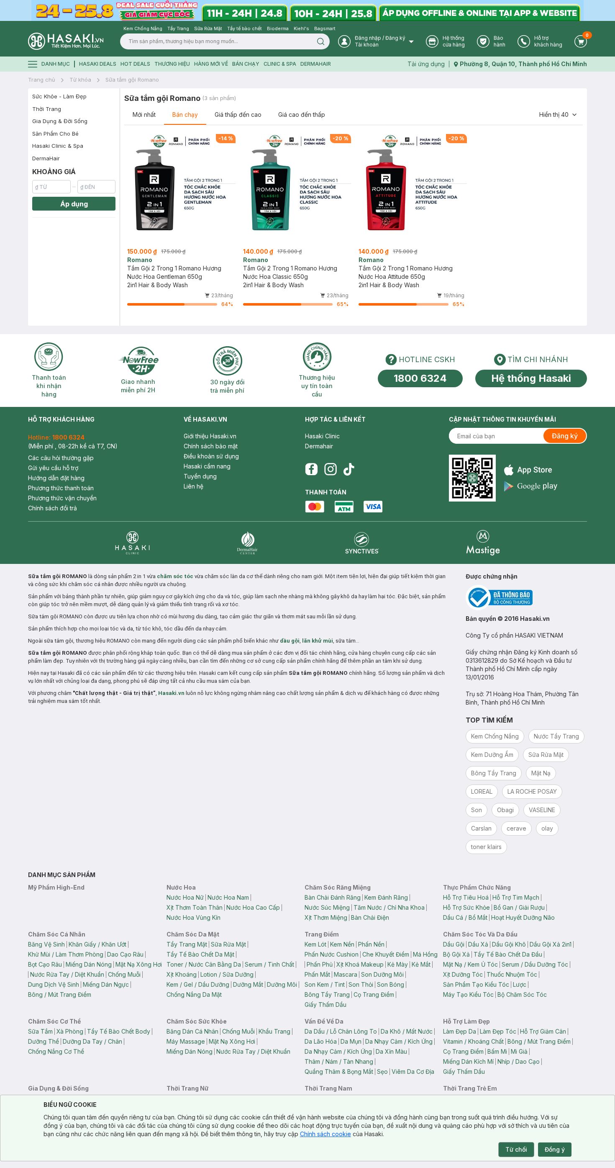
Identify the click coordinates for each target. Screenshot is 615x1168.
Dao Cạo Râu (125, 954)
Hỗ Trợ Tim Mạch (515, 897)
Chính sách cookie (325, 1133)
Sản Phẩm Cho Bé (55, 133)
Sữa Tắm (40, 1031)
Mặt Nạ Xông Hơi (138, 964)
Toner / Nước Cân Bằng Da (204, 964)
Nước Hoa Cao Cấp (253, 907)
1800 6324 (420, 378)
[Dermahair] (247, 542)
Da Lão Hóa (321, 1041)
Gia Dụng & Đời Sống (59, 121)
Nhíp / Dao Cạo (518, 1061)
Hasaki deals (97, 64)
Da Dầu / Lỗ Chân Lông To (341, 1031)
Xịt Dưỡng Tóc (463, 974)
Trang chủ (41, 79)
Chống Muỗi (124, 974)
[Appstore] (530, 470)
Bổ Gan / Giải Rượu (519, 907)
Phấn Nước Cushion (332, 954)
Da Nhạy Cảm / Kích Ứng (399, 1041)
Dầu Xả (478, 944)
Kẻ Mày (397, 964)
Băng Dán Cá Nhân (192, 1031)
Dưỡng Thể (43, 1041)
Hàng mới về (211, 64)
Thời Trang (46, 108)
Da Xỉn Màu (391, 1051)
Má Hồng (425, 954)
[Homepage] (65, 41)
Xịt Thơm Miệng (326, 917)
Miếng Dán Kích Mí (468, 1061)
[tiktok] (348, 469)
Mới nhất (144, 114)
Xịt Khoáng (182, 974)
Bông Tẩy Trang (327, 994)
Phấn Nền (371, 944)
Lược (519, 984)
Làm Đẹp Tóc (498, 1031)
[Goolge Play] (530, 486)
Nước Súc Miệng (327, 907)
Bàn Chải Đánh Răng (333, 897)
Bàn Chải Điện (370, 917)
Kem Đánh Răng (386, 897)
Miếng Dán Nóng (89, 964)
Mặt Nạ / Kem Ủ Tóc (470, 964)
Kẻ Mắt (421, 964)
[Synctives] (362, 542)
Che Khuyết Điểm (385, 954)
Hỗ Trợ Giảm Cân (543, 1031)
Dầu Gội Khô (509, 944)
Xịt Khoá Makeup (360, 964)
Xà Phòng (69, 1031)
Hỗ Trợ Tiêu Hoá (466, 897)
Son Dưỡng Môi (382, 974)
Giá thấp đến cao (238, 114)
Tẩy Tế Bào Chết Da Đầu (508, 954)
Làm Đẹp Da (459, 1031)
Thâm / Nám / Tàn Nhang (339, 1061)
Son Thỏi (360, 984)
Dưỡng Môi (282, 984)
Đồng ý (555, 1149)
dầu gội (290, 641)
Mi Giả (519, 1051)
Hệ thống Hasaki (531, 378)
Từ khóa (80, 79)
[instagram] (330, 469)
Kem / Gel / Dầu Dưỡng (198, 984)
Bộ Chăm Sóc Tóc (522, 994)
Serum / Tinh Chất (269, 964)
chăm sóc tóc (175, 576)
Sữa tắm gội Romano (132, 79)
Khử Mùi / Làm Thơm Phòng (65, 954)
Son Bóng (390, 984)
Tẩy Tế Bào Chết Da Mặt (200, 954)
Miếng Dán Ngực (106, 984)
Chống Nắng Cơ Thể (56, 1051)
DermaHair (315, 64)
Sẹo (382, 1071)
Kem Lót (315, 944)
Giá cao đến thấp (301, 114)
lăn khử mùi (317, 641)
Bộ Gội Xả (456, 954)
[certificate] (526, 597)
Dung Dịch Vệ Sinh (53, 984)
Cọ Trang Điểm (374, 994)
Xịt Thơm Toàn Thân (195, 907)
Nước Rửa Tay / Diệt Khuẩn (67, 974)
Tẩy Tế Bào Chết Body (118, 1031)
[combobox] (558, 115)
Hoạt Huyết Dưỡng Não (523, 917)
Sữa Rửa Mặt (228, 944)
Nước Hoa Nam (228, 897)
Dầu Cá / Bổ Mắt (465, 917)
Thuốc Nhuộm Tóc (512, 974)
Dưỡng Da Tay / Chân (92, 1041)
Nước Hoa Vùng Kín (193, 917)
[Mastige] (483, 543)
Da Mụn (351, 1041)
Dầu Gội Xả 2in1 (550, 944)
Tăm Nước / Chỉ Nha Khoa (389, 907)
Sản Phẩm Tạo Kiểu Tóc (476, 984)
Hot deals (135, 64)
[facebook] (311, 469)
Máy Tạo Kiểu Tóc (468, 994)
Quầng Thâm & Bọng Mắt (339, 1071)
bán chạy (245, 64)
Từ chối (516, 1149)
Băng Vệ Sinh (46, 944)
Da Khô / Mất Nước (407, 1031)
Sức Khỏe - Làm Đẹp (59, 96)
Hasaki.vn (171, 693)
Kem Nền (342, 944)
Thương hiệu (172, 64)
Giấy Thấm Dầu (325, 1004)
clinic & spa (280, 64)
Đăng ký (565, 436)
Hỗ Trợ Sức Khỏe (466, 907)
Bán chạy (185, 114)
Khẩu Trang (274, 1031)
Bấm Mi (497, 1051)
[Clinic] (132, 542)
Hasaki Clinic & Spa (57, 145)
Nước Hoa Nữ (185, 897)
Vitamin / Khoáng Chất (473, 1041)
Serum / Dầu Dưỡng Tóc (535, 964)
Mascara (345, 974)
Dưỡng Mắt (248, 984)
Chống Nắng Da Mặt (194, 994)
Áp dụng (74, 204)
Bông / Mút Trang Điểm (59, 994)
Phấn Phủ (320, 964)
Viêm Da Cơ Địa (413, 1071)
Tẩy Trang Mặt (187, 944)
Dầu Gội (453, 944)
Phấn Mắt (317, 974)
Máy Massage (186, 1041)
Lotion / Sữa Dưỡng (227, 974)
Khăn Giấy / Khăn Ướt (97, 944)
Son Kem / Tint (325, 984)
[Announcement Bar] (307, 10)
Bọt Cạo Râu (45, 964)
